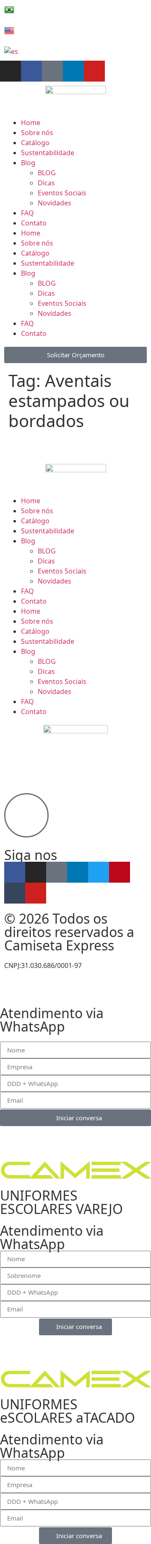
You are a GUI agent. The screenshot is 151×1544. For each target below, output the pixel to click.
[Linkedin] (73, 71)
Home (30, 122)
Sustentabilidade (47, 152)
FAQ (27, 213)
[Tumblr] (14, 893)
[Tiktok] (52, 71)
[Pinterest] (119, 872)
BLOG (47, 172)
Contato (34, 223)
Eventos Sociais (62, 192)
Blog (28, 162)
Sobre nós (37, 132)
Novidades (54, 202)
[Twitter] (98, 872)
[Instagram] (10, 71)
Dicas (46, 182)
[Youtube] (94, 71)
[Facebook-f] (31, 71)
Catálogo (35, 142)
